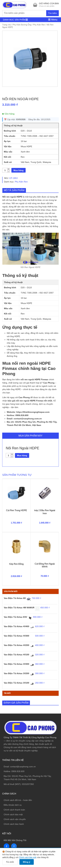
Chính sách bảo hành (14, 824)
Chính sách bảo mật (13, 814)
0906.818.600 (17, 771)
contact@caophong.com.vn (23, 766)
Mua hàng (18, 170)
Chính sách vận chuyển (15, 819)
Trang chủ (6, 25)
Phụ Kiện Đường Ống (22, 25)
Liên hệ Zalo (46, 810)
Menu (53, 19)
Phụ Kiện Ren (39, 25)
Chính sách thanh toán (14, 809)
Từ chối (10, 862)
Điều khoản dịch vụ (13, 805)
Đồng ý (26, 862)
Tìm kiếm (52, 13)
